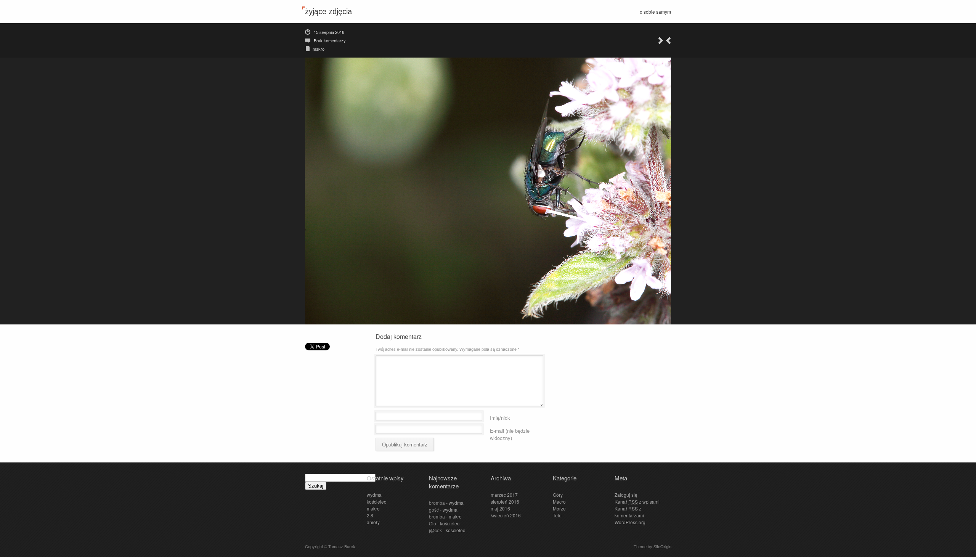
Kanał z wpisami (637, 501)
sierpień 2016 (505, 501)
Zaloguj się (626, 494)
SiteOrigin (662, 546)
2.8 (370, 515)
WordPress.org (630, 522)
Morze (559, 508)
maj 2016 (500, 508)
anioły (373, 522)
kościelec (376, 501)
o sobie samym (655, 11)
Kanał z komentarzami (629, 511)
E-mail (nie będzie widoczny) (510, 429)
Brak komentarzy (330, 40)
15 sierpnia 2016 (329, 32)
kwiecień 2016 (506, 515)
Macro (559, 501)
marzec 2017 (504, 494)
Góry (558, 494)
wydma (374, 494)
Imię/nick (500, 416)
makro (318, 49)
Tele (557, 515)
